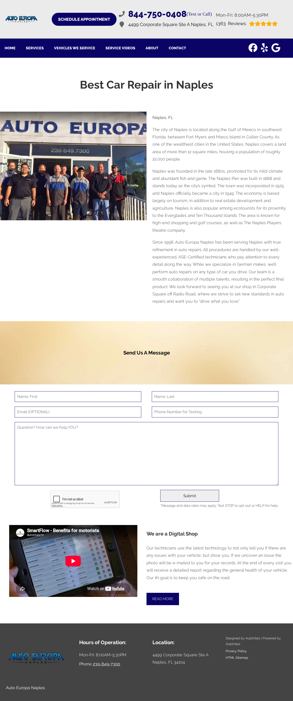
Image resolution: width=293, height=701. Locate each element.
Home (10, 48)
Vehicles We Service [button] (74, 48)
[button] (253, 47)
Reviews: (231, 23)
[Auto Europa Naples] (21, 19)
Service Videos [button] (120, 48)
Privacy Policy (236, 651)
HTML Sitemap (237, 657)
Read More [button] (162, 599)
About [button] (152, 48)
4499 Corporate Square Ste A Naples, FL (171, 24)
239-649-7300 (106, 664)
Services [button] (35, 48)
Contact (177, 48)
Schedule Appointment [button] (84, 19)
